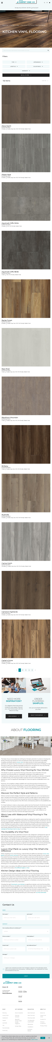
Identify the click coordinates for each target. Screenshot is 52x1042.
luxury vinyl (20, 762)
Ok (42, 1037)
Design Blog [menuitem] (18, 1026)
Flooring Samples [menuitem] (17, 1016)
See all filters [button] (25, 75)
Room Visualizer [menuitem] (19, 1013)
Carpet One (5, 25)
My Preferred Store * (31, 945)
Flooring (12, 25)
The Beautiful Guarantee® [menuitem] (31, 1021)
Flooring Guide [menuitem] (31, 1018)
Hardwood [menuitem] (5, 1018)
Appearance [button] (37, 62)
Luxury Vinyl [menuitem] (5, 1015)
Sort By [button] (44, 80)
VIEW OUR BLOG (12, 716)
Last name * (29, 914)
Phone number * (6, 936)
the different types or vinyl (22, 867)
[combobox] (24, 50)
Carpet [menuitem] (4, 1020)
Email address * (30, 936)
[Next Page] (35, 670)
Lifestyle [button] (13, 66)
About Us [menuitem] (42, 1013)
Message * (4, 954)
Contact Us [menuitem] (43, 1019)
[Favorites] (47, 2)
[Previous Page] (16, 670)
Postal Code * (5, 945)
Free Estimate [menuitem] (5, 1028)
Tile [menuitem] (3, 1025)
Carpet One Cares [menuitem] (43, 1016)
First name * (5, 914)
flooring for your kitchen (18, 884)
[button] (44, 2)
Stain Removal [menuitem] (31, 1013)
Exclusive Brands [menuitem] (30, 1030)
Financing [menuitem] (4, 1030)
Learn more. (34, 1039)
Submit (26, 976)
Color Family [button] (37, 66)
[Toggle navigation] (2, 3)
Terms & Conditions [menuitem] (43, 1022)
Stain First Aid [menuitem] (31, 1015)
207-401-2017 (35, 7)
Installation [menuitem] (30, 1026)
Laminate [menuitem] (4, 1023)
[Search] (48, 50)
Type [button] (13, 62)
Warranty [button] (25, 70)
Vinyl (18, 25)
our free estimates (41, 892)
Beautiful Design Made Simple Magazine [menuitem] (18, 1021)
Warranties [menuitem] (30, 1024)
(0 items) (49, 2)
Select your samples (37, 715)
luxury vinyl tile (14, 855)
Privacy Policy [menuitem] (43, 1025)
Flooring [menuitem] (4, 1013)
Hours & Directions (7, 993)
